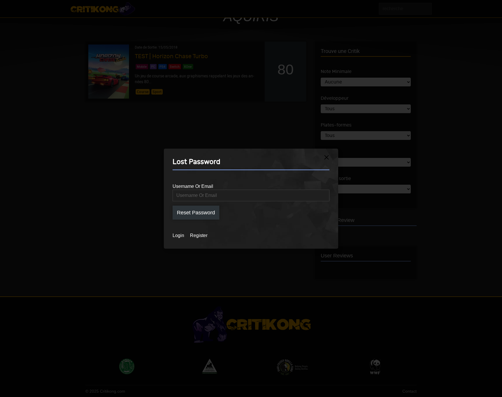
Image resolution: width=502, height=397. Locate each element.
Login (178, 235)
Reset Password (196, 213)
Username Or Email (193, 186)
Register (198, 235)
